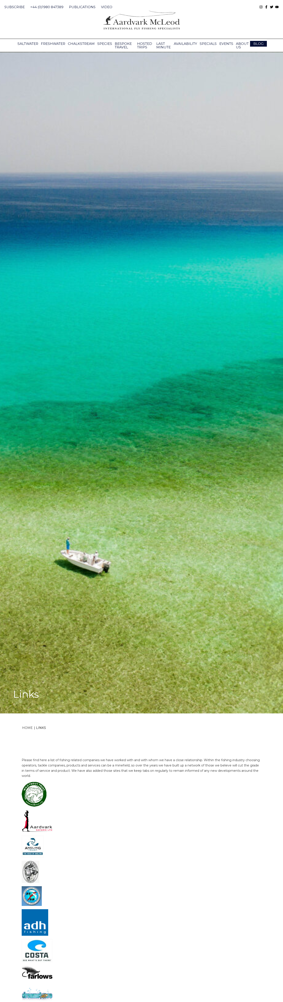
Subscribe (14, 7)
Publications (82, 7)
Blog (258, 44)
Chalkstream (81, 44)
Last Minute (163, 45)
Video (106, 7)
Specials (208, 44)
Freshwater (53, 44)
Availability (185, 44)
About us (242, 45)
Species (104, 44)
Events (226, 44)
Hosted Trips (144, 45)
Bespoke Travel (123, 45)
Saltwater (27, 44)
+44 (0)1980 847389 (46, 7)
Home (27, 728)
